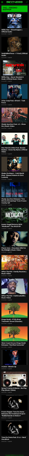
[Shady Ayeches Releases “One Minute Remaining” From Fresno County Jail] (14, 189)
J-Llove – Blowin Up (8, 367)
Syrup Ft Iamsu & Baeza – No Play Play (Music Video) (14, 389)
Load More (14, 445)
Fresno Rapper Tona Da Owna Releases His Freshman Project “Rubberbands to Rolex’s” (13, 414)
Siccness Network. (19, 455)
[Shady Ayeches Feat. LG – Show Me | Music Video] (14, 115)
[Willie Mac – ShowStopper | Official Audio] (14, 20)
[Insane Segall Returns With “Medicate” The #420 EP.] (14, 215)
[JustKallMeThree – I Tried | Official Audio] (14, 44)
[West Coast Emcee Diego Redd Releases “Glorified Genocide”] (14, 333)
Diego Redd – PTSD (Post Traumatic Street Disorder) (11, 320)
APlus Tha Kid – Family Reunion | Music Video (13, 273)
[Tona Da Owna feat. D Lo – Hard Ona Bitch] (14, 428)
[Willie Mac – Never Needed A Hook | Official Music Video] (14, 67)
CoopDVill (10, 33)
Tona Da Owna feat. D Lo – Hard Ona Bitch (13, 438)
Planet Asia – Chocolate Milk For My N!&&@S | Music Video (13, 249)
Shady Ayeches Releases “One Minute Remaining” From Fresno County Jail (13, 201)
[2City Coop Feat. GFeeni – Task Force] (14, 91)
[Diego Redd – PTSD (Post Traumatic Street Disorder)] (14, 310)
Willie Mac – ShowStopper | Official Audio (11, 31)
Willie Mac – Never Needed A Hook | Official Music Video (12, 78)
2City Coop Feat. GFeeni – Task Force (13, 102)
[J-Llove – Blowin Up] (14, 357)
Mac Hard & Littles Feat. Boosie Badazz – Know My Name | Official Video (14, 150)
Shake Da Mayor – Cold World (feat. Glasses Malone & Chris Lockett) (12, 175)
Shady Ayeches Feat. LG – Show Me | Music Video (13, 125)
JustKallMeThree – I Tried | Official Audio (14, 54)
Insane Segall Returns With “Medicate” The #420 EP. (11, 225)
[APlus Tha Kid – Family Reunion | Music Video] (14, 262)
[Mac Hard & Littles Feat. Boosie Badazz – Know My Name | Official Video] (14, 138)
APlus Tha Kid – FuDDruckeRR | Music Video (13, 297)
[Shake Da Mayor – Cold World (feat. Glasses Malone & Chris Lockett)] (14, 164)
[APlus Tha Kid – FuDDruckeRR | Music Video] (14, 286)
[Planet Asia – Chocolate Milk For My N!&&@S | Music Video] (14, 238)
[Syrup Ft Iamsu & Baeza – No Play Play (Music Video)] (14, 379)
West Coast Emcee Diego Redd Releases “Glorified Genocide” (13, 344)
